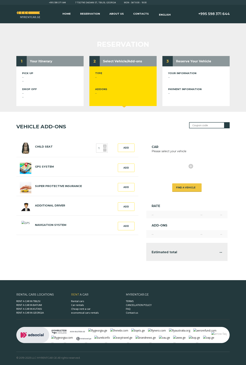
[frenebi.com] (119, 330)
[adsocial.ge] (33, 335)
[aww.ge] (179, 337)
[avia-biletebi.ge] (77, 331)
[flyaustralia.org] (179, 330)
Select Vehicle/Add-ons (122, 61)
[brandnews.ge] (145, 337)
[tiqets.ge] (138, 330)
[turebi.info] (102, 337)
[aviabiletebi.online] (59, 331)
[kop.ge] (194, 337)
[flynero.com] (157, 330)
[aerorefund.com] (204, 330)
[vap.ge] (208, 337)
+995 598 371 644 (57, 2)
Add (126, 147)
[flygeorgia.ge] (97, 330)
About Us (116, 13)
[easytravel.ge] (122, 337)
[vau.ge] (164, 337)
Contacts (141, 13)
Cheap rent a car (81, 309)
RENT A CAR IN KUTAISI (29, 309)
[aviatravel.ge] (83, 338)
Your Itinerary (41, 61)
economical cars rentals (85, 312)
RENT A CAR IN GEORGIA (30, 312)
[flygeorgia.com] (62, 337)
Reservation (90, 13)
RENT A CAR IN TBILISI (28, 301)
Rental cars (77, 301)
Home (66, 13)
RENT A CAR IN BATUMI (29, 305)
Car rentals (77, 305)
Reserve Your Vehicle (193, 61)
